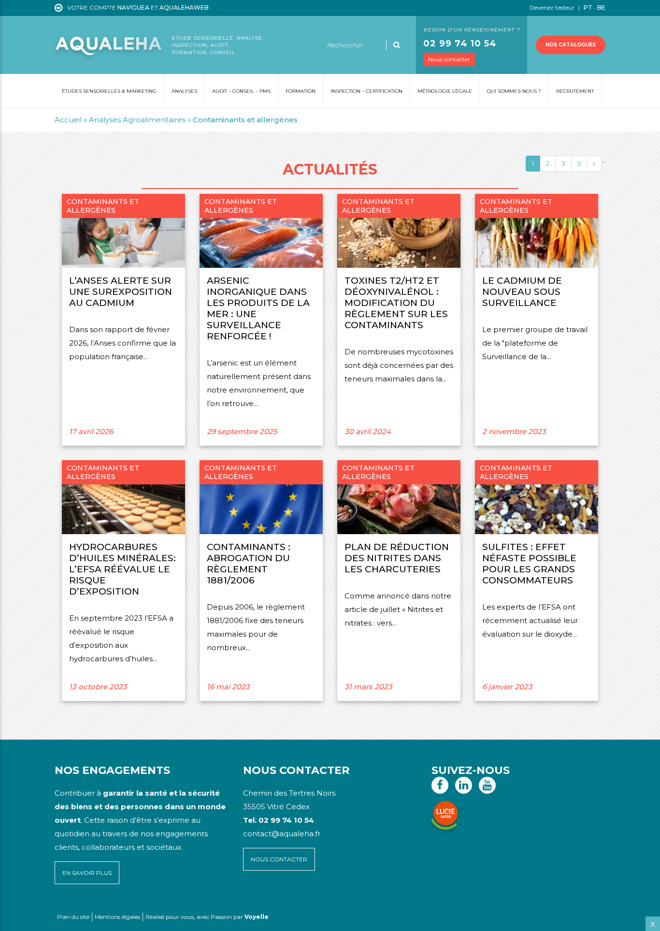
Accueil (68, 119)
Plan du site (73, 916)
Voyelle (256, 916)
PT (588, 7)
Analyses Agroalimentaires (137, 119)
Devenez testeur (553, 7)
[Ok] (396, 45)
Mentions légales (117, 916)
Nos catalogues (570, 45)
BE (601, 7)
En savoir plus (87, 872)
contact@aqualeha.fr (281, 833)
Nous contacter (449, 59)
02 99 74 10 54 (460, 43)
